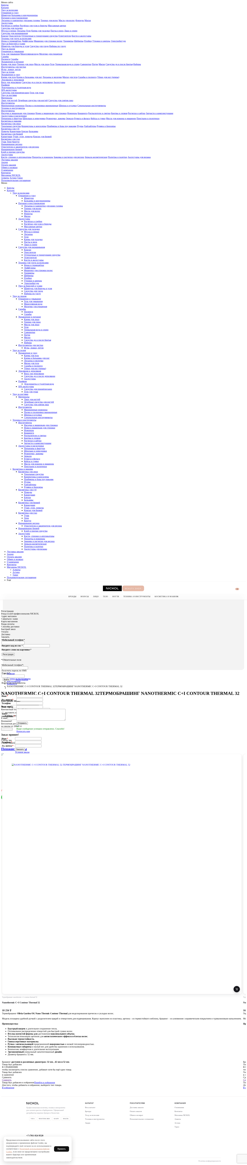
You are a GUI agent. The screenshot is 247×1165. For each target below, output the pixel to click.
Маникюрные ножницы (13, 105)
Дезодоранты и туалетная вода (16, 87)
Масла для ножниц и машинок (121, 118)
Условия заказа (22, 752)
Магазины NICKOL (11, 175)
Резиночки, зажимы (55, 118)
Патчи (95, 64)
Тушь (3, 141)
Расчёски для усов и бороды (33, 25)
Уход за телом (7, 72)
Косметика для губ (10, 129)
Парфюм (5, 85)
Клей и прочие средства (13, 152)
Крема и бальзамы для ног (29, 77)
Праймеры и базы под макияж (61, 126)
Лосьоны (21, 31)
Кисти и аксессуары (81, 36)
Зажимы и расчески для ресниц (69, 157)
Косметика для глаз (10, 139)
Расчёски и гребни (10, 25)
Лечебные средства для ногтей (33, 100)
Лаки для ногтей (9, 100)
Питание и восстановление (14, 18)
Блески (24, 131)
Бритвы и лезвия (119, 113)
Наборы (137, 64)
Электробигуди (118, 41)
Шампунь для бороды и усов (15, 46)
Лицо (96, 596)
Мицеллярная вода (29, 54)
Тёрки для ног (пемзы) (108, 77)
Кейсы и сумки (98, 118)
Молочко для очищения (50, 54)
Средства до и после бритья (119, 64)
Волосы (85, 596)
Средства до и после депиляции (37, 82)
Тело (105, 596)
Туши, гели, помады (23, 136)
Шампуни (6, 15)
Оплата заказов (8, 165)
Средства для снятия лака (60, 100)
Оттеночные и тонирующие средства (39, 36)
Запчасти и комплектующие (159, 113)
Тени (9, 141)
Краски (4, 36)
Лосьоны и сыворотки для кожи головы (20, 20)
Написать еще (23, 731)
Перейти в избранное (44, 1082)
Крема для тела (8, 77)
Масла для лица (41, 64)
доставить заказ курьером (17, 712)
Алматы (5, 178)
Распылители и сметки (99, 113)
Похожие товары (14, 749)
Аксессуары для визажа (139, 157)
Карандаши (15, 131)
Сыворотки (85, 64)
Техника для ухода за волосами (16, 38)
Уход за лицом (8, 49)
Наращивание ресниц (11, 144)
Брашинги (83, 113)
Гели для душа (37, 92)
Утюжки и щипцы (101, 41)
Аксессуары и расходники (14, 116)
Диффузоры (27, 41)
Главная (11, 673)
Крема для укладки (40, 31)
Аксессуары (7, 23)
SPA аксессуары (9, 90)
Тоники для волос (49, 20)
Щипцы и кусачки (68, 105)
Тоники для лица (25, 64)
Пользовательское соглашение (16, 180)
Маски (87, 20)
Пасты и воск (57, 31)
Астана (13, 178)
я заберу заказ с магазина (16, 715)
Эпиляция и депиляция (12, 80)
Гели (28, 31)
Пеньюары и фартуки (11, 118)
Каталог (5, 7)
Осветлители (64, 36)
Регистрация (8, 654)
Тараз (20, 178)
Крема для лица (8, 64)
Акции (4, 162)
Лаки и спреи (70, 31)
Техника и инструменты (13, 108)
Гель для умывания (10, 54)
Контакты (6, 172)
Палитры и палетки (117, 157)
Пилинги (5, 59)
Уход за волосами (9, 10)
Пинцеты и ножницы (42, 157)
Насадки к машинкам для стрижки (18, 113)
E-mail (4, 718)
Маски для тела (69, 77)
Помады (5, 131)
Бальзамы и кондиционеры (24, 15)
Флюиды (79, 20)
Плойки (88, 41)
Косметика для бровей (12, 134)
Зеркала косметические (96, 157)
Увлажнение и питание (12, 61)
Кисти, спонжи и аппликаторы (16, 157)
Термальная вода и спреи (67, 64)
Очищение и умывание (12, 51)
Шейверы (78, 41)
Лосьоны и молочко (52, 77)
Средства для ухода (39, 46)
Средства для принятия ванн (15, 92)
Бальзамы (33, 131)
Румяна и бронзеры (106, 126)
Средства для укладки (12, 28)
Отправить (22, 723)
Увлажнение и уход (10, 74)
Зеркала (70, 118)
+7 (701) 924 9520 (34, 1135)
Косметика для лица (11, 123)
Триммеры (68, 41)
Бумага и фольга (82, 118)
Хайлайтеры (90, 126)
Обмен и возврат (9, 167)
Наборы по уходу (57, 46)
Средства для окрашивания (14, 33)
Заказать (20, 749)
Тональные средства (11, 126)
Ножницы (72, 113)
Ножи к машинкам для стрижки (51, 113)
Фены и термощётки (11, 41)
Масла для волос (67, 20)
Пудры (80, 126)
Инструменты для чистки (13, 67)
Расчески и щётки (136, 113)
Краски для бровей (42, 136)
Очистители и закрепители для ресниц (20, 147)
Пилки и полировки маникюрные (41, 105)
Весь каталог (90, 1107)
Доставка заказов (9, 160)
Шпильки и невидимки (34, 118)
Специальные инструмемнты (91, 105)
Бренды (5, 5)
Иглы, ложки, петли (11, 69)
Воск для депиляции (11, 82)
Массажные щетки (57, 25)
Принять (61, 1149)
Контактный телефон (12, 709)
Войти (6, 680)
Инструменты (8, 103)
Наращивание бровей (11, 149)
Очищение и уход (9, 12)
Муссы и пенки (8, 31)
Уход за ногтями (9, 95)
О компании (7, 170)
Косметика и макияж (11, 121)
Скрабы (5, 56)
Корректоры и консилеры (33, 126)
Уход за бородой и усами (13, 43)
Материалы (6, 98)
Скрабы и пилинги (87, 77)
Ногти (115, 596)
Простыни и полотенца (148, 118)
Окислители (15, 36)
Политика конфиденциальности (209, 1161)
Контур (15, 141)
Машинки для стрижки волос (48, 41)
